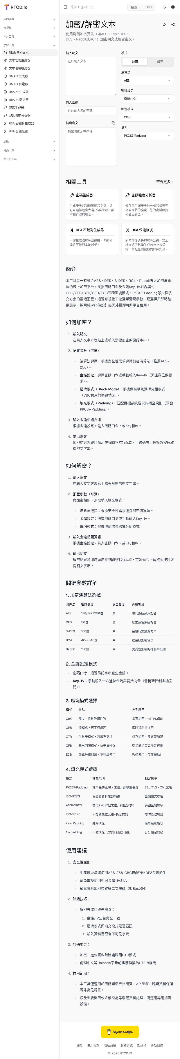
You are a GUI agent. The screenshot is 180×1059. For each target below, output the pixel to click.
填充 (124, 127)
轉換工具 (9, 150)
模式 (124, 53)
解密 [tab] (160, 62)
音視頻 (7, 28)
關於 (80, 1045)
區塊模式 (127, 109)
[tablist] (147, 61)
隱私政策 (110, 1045)
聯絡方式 (127, 1045)
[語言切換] (172, 6)
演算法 (125, 72)
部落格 (141, 1045)
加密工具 (9, 45)
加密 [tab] (135, 62)
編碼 (6, 141)
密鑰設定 (127, 91)
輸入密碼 (72, 102)
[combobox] (147, 80)
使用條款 (93, 1045)
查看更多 (163, 182)
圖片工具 (9, 36)
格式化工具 (10, 159)
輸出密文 (72, 123)
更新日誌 (157, 1045)
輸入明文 (72, 53)
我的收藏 (9, 19)
